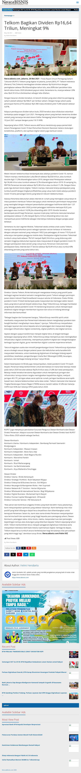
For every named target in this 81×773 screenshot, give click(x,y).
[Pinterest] (28, 548)
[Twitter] (23, 548)
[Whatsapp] (32, 554)
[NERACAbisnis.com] (15, 2)
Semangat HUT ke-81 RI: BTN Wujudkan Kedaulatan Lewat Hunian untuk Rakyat (29, 10)
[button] (40, 595)
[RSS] (34, 548)
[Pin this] (19, 554)
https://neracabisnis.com (20, 577)
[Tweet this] (13, 554)
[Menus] (77, 2)
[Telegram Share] (25, 554)
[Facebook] (18, 548)
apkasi (6, 705)
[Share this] (6, 554)
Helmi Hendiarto (29, 565)
